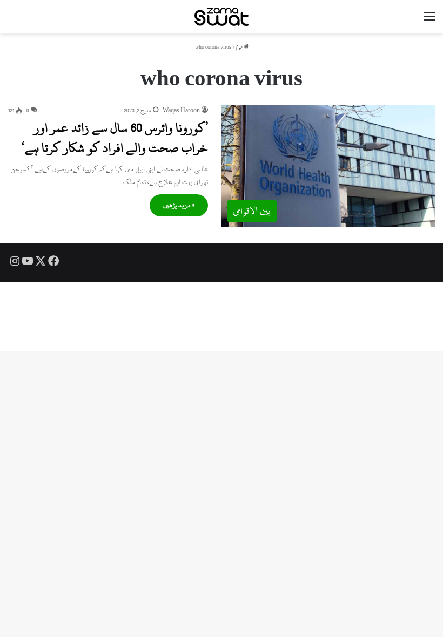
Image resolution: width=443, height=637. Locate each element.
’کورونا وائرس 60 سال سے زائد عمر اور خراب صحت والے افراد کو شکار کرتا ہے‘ (115, 137)
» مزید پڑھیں (178, 205)
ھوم (240, 47)
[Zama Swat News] (221, 17)
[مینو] (429, 21)
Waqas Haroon (181, 110)
